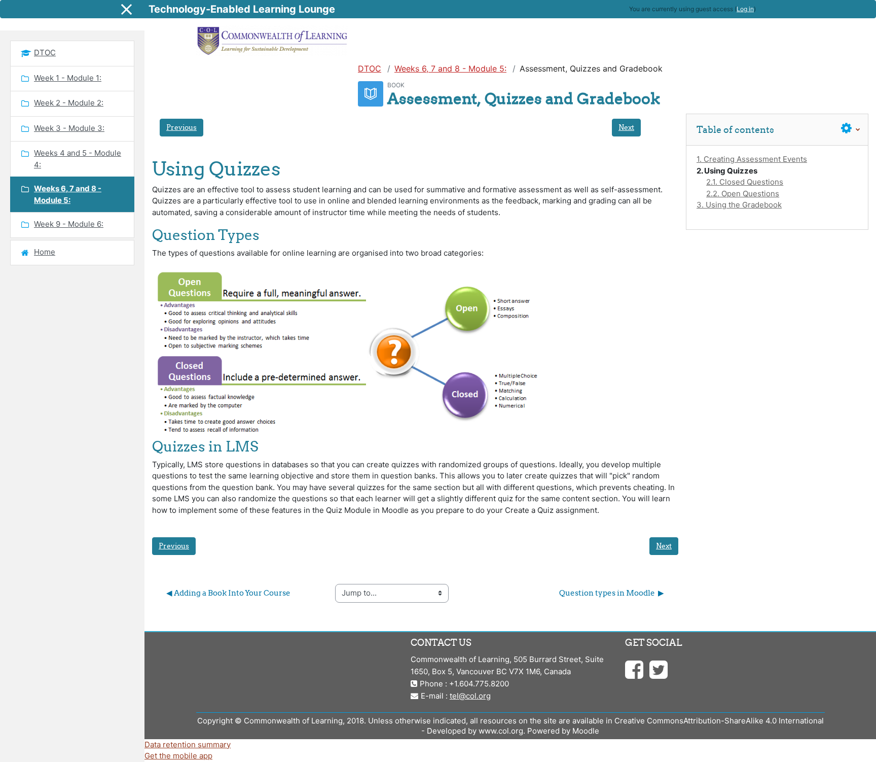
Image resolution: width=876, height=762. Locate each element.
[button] (850, 129)
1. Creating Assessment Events (752, 159)
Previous (181, 127)
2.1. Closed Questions (744, 182)
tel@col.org (470, 696)
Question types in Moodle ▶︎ (611, 593)
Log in (745, 9)
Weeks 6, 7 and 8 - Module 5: (450, 68)
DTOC (369, 68)
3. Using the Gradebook (739, 205)
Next (626, 127)
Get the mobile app (178, 755)
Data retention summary (187, 744)
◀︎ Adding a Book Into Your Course (228, 593)
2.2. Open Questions (742, 193)
